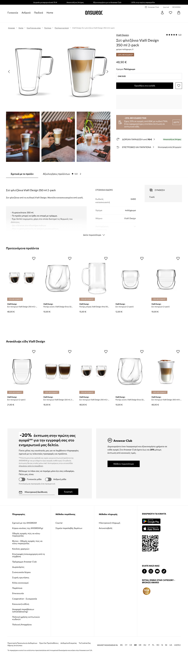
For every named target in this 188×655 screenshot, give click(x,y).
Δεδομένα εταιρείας (69, 643)
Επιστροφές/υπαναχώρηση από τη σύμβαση (28, 555)
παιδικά (38, 12)
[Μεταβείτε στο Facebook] (144, 571)
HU (144, 645)
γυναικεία (12, 12)
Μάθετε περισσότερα (123, 464)
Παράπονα (17, 588)
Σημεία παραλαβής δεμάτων (69, 528)
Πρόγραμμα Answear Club (24, 561)
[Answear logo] (94, 12)
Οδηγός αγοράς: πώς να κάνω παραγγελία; (26, 534)
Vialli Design (122, 35)
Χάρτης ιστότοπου (14, 645)
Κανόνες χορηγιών (20, 548)
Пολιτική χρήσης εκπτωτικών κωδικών (26, 618)
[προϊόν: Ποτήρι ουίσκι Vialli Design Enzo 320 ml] (58, 278)
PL (153, 645)
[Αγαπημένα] (170, 12)
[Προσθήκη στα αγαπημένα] (179, 85)
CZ (131, 645)
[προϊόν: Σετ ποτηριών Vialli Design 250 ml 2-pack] (22, 278)
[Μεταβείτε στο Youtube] (157, 571)
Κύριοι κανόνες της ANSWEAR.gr (27, 528)
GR (135, 645)
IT (149, 645)
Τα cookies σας (85, 643)
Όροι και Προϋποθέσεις (49, 643)
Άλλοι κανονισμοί (20, 582)
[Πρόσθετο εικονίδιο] (146, 591)
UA (170, 645)
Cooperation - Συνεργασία (24, 598)
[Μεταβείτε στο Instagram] (150, 571)
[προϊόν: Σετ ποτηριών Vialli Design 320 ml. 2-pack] (58, 372)
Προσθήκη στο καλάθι (144, 85)
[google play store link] (151, 521)
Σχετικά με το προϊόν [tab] (22, 173)
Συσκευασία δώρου (21, 572)
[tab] (62, 174)
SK (166, 645)
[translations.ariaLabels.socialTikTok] (163, 571)
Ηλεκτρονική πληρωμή (109, 523)
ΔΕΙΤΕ (176, 122)
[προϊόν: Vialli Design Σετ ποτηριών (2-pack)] (130, 278)
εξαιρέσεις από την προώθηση (31, 466)
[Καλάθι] (179, 12)
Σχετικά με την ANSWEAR (24, 523)
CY (126, 645)
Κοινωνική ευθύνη (20, 604)
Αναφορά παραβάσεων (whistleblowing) (23, 610)
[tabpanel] (94, 208)
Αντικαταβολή (105, 528)
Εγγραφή (68, 491)
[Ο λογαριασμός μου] (162, 12)
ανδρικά (26, 12)
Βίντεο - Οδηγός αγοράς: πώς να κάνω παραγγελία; (27, 542)
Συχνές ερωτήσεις (20, 577)
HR (140, 645)
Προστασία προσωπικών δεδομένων (22, 643)
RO (158, 645)
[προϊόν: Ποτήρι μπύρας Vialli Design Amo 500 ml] (94, 278)
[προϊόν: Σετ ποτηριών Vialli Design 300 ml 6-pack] (166, 372)
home (50, 12)
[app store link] (151, 528)
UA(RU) (177, 645)
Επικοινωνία (18, 593)
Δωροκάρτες (18, 567)
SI (162, 645)
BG (121, 645)
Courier (59, 523)
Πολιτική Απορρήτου (22, 624)
